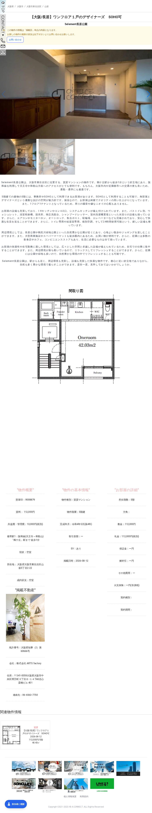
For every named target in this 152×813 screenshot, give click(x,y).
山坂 (47, 6)
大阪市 (20, 6)
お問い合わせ (15, 39)
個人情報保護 (70, 796)
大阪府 (10, 6)
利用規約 (84, 796)
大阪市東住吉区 (34, 6)
